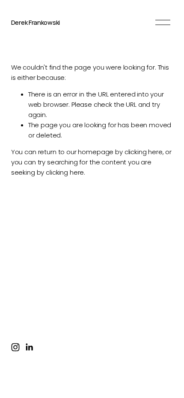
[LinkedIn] (29, 347)
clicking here (144, 151)
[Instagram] (15, 347)
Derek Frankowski (35, 22)
